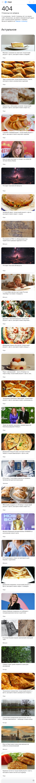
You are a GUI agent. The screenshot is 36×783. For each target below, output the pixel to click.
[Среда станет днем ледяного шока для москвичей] (18, 658)
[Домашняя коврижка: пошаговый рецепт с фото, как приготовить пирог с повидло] (18, 579)
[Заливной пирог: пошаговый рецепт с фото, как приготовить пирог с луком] (18, 206)
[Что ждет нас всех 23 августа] (18, 180)
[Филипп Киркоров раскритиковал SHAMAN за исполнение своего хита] (18, 525)
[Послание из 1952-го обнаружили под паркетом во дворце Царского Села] (18, 233)
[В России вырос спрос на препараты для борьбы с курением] (18, 552)
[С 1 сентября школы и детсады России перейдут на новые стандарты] (18, 286)
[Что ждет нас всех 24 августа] (18, 259)
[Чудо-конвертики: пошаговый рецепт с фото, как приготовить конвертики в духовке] (18, 73)
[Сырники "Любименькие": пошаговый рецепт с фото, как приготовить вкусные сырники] (18, 126)
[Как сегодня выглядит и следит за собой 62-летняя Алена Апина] (18, 153)
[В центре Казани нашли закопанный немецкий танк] (18, 632)
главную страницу (21, 21)
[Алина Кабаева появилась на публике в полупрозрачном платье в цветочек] (18, 605)
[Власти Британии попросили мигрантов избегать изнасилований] (18, 738)
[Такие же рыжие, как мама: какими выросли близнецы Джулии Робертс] (18, 419)
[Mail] (6, 2)
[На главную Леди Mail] (9, 2)
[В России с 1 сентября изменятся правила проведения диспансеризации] (18, 472)
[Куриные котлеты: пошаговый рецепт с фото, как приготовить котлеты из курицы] (18, 765)
